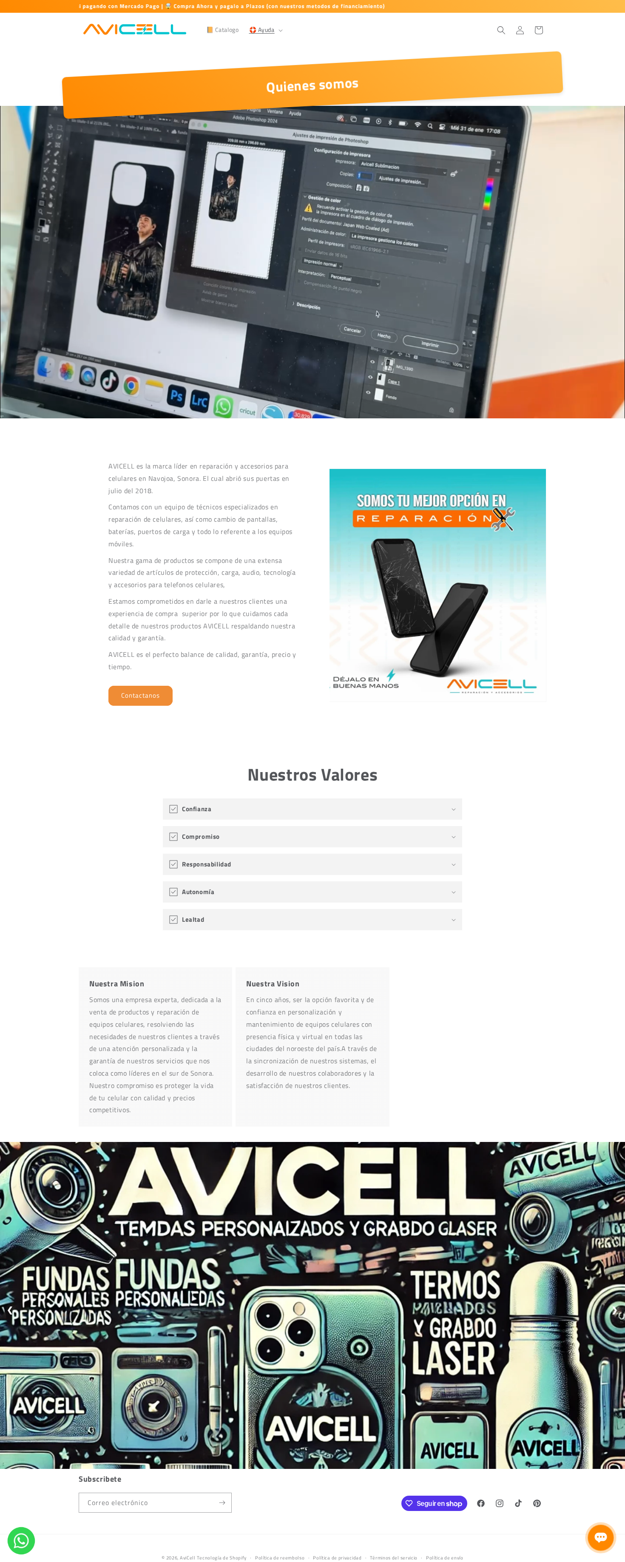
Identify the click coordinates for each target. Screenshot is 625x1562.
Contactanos (140, 696)
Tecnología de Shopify (222, 1557)
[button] (265, 30)
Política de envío (444, 1557)
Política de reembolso (280, 1557)
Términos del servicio (394, 1557)
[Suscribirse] (222, 1503)
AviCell (188, 1557)
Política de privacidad (337, 1557)
